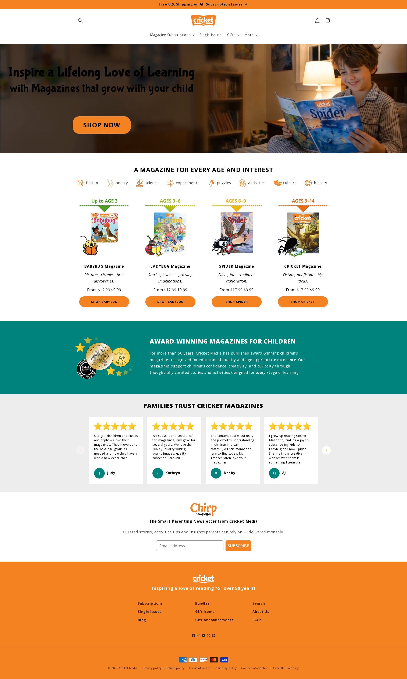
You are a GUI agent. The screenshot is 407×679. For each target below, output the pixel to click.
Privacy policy (152, 668)
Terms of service (200, 668)
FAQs (257, 620)
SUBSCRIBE (238, 545)
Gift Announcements (214, 620)
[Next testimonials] (326, 450)
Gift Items (205, 611)
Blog (142, 620)
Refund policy (175, 668)
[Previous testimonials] (80, 450)
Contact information (255, 668)
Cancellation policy (286, 668)
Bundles (202, 603)
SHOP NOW (101, 125)
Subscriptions (150, 603)
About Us (260, 611)
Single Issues (150, 611)
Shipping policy (226, 668)
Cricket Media (128, 668)
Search (258, 603)
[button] (80, 20)
